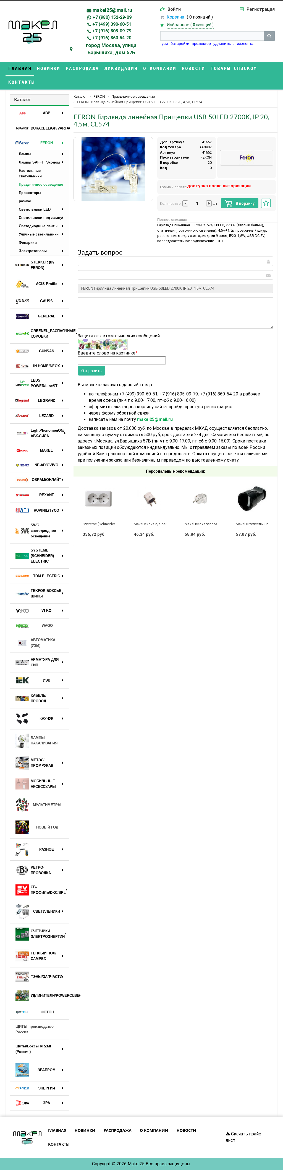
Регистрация (261, 9)
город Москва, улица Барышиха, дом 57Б (111, 48)
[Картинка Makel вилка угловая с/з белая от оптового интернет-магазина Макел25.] (201, 499)
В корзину (245, 203)
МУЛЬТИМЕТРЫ (47, 805)
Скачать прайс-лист (244, 1137)
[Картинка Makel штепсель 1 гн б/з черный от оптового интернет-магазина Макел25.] (252, 499)
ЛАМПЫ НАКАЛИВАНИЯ (44, 740)
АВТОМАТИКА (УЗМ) (43, 643)
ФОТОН (47, 1012)
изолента (245, 43)
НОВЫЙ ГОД (47, 827)
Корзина (175, 17)
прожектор (201, 43)
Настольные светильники (30, 173)
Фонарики (28, 242)
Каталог (22, 99)
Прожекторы (30, 193)
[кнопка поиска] (269, 36)
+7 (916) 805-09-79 (111, 30)
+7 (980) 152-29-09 (112, 17)
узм (165, 43)
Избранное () (190, 24)
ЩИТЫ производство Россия (34, 1029)
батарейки (180, 43)
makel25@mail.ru (112, 10)
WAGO (47, 625)
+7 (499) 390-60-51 (111, 24)
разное (25, 201)
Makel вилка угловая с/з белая (211, 524)
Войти (174, 9)
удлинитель (223, 43)
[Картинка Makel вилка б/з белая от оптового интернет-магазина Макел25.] (150, 499)
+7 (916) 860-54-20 (111, 37)
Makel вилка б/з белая (152, 524)
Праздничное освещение (41, 184)
